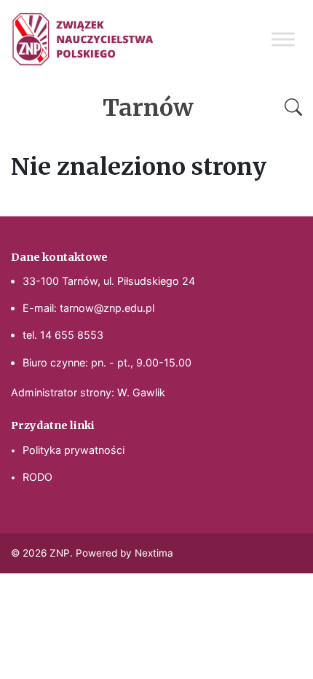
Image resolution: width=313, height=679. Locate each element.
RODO (37, 477)
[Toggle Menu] (283, 39)
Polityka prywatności (73, 450)
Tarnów (148, 107)
